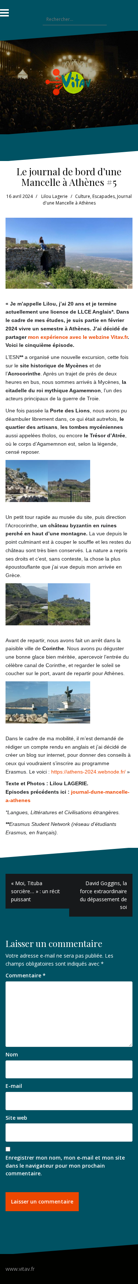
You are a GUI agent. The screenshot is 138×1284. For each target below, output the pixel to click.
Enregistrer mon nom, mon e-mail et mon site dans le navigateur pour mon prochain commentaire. (65, 1165)
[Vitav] (69, 81)
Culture (82, 196)
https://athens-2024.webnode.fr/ (88, 772)
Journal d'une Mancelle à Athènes (87, 199)
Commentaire (26, 975)
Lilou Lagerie (54, 196)
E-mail (14, 1085)
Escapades (103, 196)
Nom (12, 1054)
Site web (16, 1117)
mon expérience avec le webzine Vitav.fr (78, 337)
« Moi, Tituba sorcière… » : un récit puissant (35, 891)
